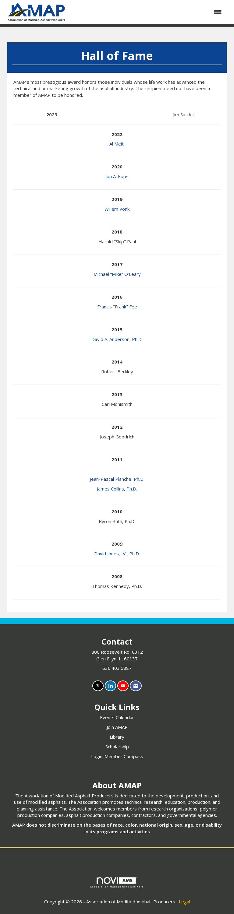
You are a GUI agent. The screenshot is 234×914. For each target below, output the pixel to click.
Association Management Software (117, 887)
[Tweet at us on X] (98, 685)
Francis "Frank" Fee (117, 307)
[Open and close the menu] (148, 12)
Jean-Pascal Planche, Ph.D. (117, 479)
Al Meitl (117, 144)
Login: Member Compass (117, 756)
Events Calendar (117, 717)
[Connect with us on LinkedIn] (110, 685)
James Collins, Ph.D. (117, 489)
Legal (184, 901)
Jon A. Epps (117, 176)
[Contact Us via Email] (136, 685)
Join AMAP (117, 727)
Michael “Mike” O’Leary (117, 274)
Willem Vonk (117, 209)
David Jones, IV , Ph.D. (117, 553)
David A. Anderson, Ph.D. (117, 339)
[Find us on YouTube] (123, 685)
